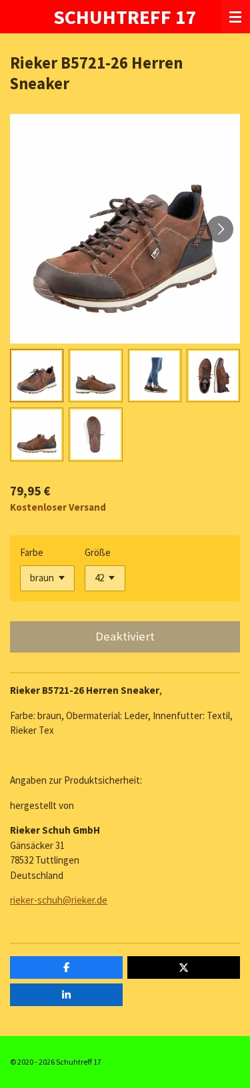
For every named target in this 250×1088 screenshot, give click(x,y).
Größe (98, 552)
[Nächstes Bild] (220, 229)
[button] (36, 375)
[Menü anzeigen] (235, 16)
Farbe (31, 552)
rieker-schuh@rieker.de (58, 900)
